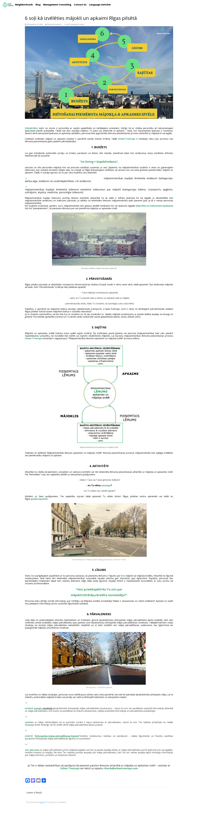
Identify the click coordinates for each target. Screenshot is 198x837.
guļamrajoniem (39, 498)
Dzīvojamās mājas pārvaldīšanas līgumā (57, 736)
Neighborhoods (24, 4)
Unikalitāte (31, 128)
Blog (38, 4)
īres (123, 575)
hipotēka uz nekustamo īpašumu (154, 205)
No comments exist (75, 24)
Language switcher (100, 4)
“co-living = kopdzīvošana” (99, 162)
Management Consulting (57, 4)
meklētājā (47, 708)
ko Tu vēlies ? (100, 485)
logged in (43, 802)
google (38, 708)
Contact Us (80, 4)
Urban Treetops (126, 138)
